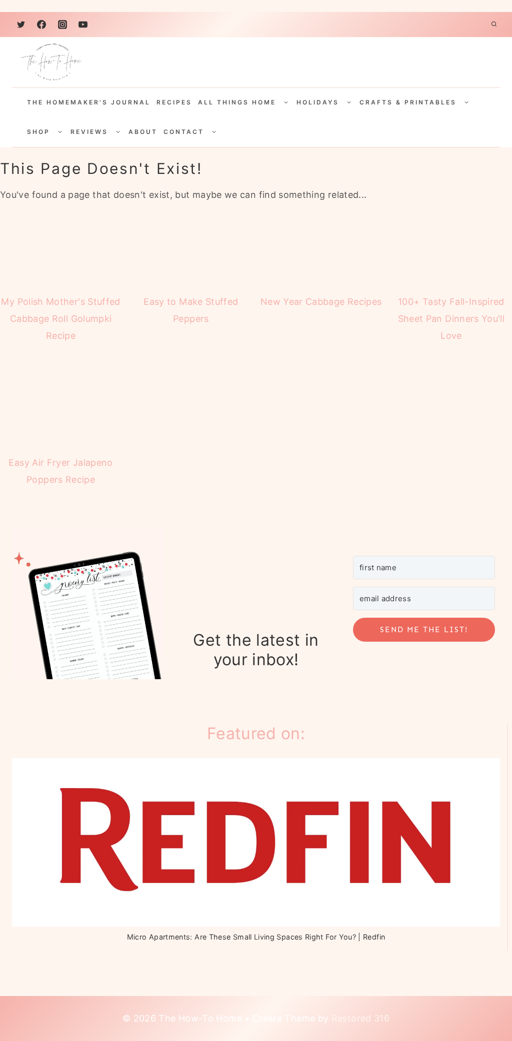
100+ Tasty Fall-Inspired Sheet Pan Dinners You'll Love (451, 318)
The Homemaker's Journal (88, 102)
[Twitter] (21, 24)
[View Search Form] (494, 24)
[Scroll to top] (478, 992)
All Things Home (237, 102)
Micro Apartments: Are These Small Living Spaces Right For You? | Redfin (256, 937)
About (143, 131)
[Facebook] (41, 24)
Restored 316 (361, 1018)
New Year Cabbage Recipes (321, 301)
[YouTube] (83, 24)
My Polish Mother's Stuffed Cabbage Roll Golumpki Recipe (60, 318)
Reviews (89, 131)
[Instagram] (63, 24)
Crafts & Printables (408, 102)
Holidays (317, 102)
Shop (38, 131)
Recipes (174, 102)
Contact (184, 131)
